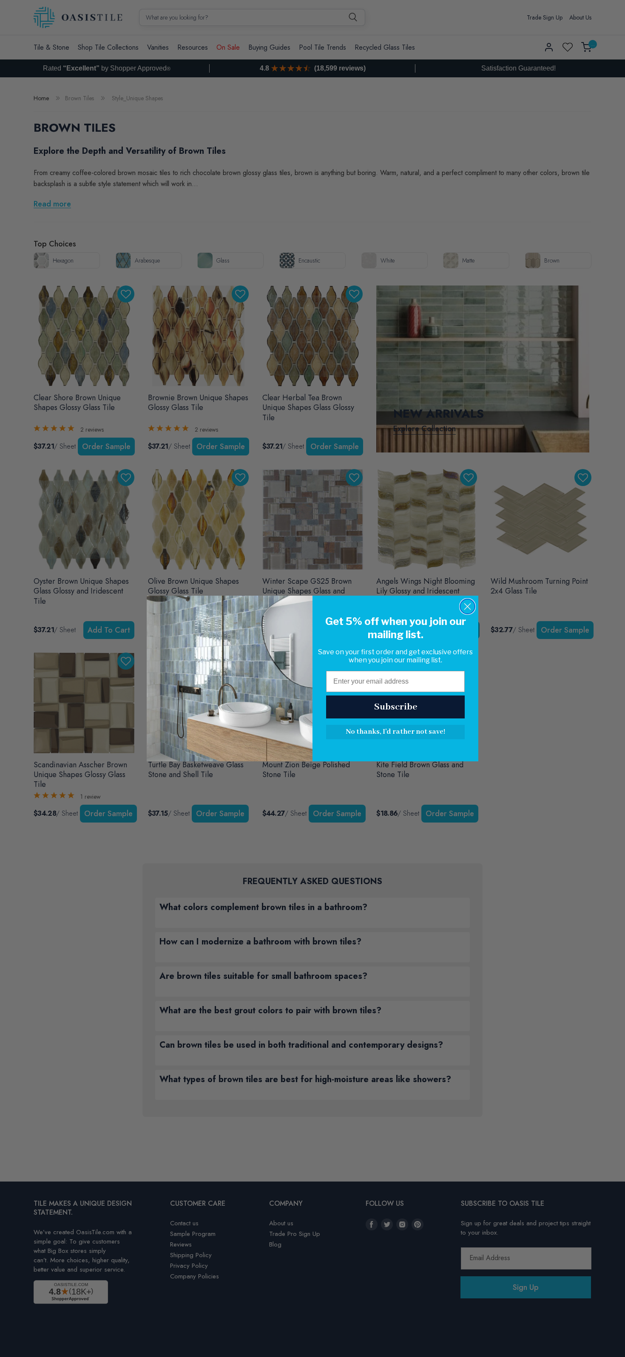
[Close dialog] (467, 606)
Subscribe (395, 707)
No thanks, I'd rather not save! (395, 731)
